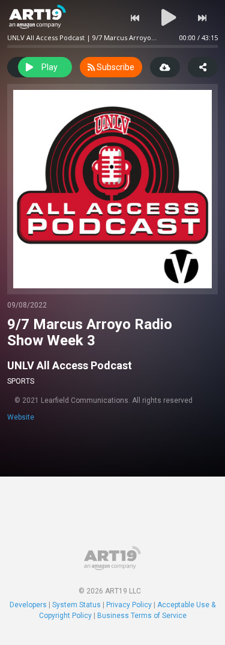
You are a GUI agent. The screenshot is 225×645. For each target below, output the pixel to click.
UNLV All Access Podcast (69, 365)
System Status (76, 605)
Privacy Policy (129, 605)
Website (20, 417)
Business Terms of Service (142, 615)
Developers (28, 605)
